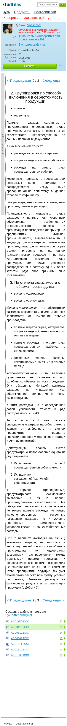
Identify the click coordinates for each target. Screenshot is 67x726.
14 (61, 632)
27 (61, 621)
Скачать (29, 66)
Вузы (6, 12)
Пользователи (45, 12)
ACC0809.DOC (20, 638)
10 (61, 649)
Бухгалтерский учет (31, 44)
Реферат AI (11, 18)
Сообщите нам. (52, 32)
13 (61, 655)
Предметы (22, 12)
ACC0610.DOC (20, 632)
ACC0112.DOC (20, 627)
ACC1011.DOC (20, 643)
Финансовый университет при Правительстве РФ (39, 37)
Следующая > (53, 80)
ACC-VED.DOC (20, 621)
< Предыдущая (19, 80)
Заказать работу (37, 18)
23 (61, 627)
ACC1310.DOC (20, 649)
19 (61, 638)
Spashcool (34, 25)
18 (61, 643)
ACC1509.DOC (20, 655)
